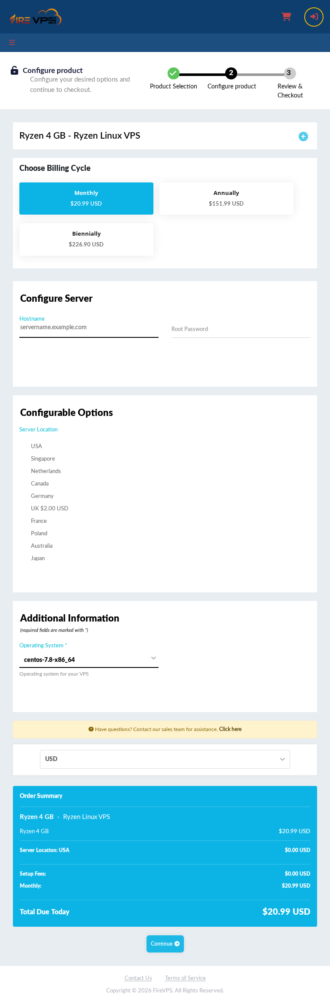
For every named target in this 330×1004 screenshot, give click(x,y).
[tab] (165, 135)
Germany (42, 496)
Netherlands (45, 471)
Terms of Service (185, 978)
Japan (37, 558)
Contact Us (138, 978)
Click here (230, 729)
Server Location (38, 430)
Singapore (42, 459)
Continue (161, 943)
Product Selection (173, 87)
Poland (38, 534)
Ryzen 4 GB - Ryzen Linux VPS (79, 135)
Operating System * (43, 646)
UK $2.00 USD (49, 509)
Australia (41, 546)
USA (36, 446)
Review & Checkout (290, 91)
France (38, 521)
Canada (39, 484)
